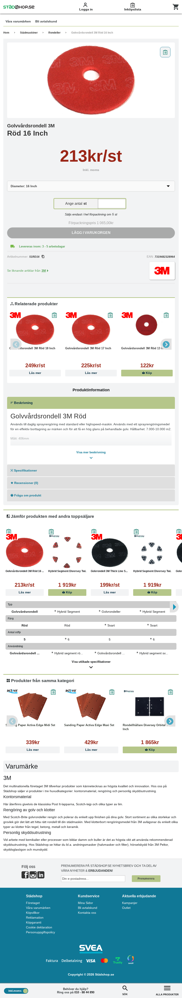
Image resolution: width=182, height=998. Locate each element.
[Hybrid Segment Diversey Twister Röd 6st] (67, 552)
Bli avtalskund (87, 908)
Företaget (33, 903)
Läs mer (35, 373)
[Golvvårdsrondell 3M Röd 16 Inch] (91, 80)
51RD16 (34, 256)
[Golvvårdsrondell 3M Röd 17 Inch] (91, 329)
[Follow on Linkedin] (40, 877)
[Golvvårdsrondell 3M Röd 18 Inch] (35, 329)
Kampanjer (129, 903)
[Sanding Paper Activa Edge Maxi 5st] (91, 706)
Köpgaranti (33, 922)
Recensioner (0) (25, 483)
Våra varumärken (38, 908)
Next (166, 344)
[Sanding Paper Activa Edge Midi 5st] (33, 706)
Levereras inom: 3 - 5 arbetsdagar (42, 246)
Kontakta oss (87, 912)
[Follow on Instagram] (33, 877)
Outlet (126, 908)
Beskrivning (23, 403)
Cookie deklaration (39, 927)
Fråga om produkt (27, 495)
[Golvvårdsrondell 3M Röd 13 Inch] (147, 329)
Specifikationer (25, 470)
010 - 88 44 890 (84, 992)
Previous (16, 344)
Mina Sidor (85, 903)
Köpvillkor (33, 912)
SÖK (125, 994)
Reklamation (35, 917)
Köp (148, 373)
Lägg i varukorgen (91, 233)
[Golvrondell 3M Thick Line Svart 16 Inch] (110, 552)
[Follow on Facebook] (25, 877)
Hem (6, 32)
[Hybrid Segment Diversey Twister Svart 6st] (152, 552)
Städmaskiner (29, 32)
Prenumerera (146, 878)
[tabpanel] (91, 80)
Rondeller (54, 32)
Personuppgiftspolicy (40, 932)
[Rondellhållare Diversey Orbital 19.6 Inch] (150, 706)
